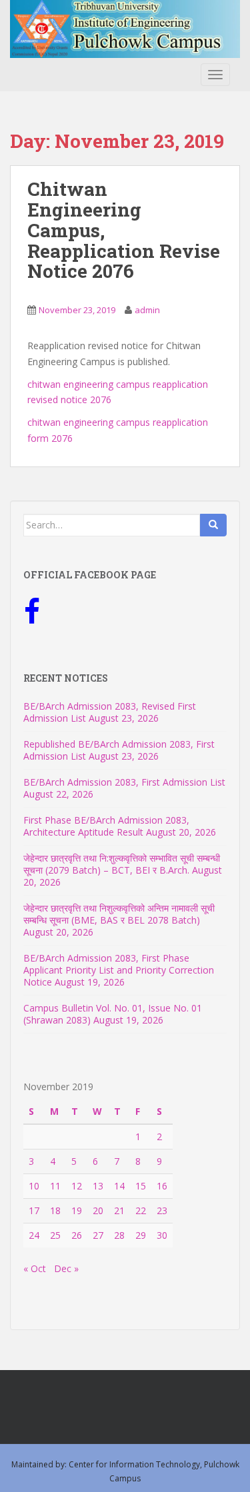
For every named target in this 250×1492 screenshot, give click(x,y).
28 (119, 1235)
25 (55, 1235)
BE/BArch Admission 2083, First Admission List (124, 782)
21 (119, 1210)
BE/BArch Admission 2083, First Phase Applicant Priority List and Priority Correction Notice (118, 970)
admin (147, 310)
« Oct (34, 1268)
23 (162, 1210)
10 (34, 1185)
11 (55, 1185)
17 (34, 1210)
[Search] (213, 525)
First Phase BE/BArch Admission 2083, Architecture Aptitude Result (106, 826)
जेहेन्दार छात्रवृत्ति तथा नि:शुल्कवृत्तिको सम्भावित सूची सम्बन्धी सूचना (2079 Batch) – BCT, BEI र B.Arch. (121, 864)
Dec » (66, 1268)
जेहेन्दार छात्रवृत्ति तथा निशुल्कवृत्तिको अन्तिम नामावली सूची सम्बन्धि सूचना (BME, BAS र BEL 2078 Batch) (119, 914)
